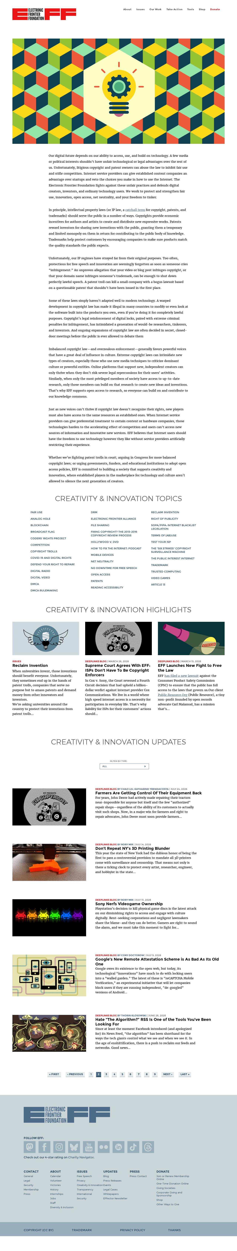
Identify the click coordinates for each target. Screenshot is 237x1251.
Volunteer (56, 1180)
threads (148, 1147)
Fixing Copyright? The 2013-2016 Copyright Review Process (114, 533)
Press (27, 1193)
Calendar (55, 1176)
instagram (59, 1147)
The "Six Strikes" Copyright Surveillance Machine (171, 550)
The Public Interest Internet (172, 558)
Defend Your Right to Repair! (53, 564)
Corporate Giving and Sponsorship (169, 1194)
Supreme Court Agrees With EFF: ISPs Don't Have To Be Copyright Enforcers (117, 670)
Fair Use (36, 512)
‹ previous (75, 1074)
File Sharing (100, 525)
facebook (44, 1147)
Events (107, 1185)
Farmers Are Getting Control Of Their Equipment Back (148, 793)
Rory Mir (127, 844)
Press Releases (112, 1180)
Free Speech (84, 1176)
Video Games (160, 578)
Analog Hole (40, 518)
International (84, 1193)
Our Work (155, 9)
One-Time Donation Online (172, 1183)
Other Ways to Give (167, 1204)
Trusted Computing (166, 571)
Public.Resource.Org (172, 695)
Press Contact (138, 1176)
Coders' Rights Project (48, 538)
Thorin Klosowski (133, 1015)
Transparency (85, 1189)
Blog (106, 1176)
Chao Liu (127, 789)
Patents (97, 581)
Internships (56, 1193)
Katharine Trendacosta (151, 789)
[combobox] (124, 766)
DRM (94, 512)
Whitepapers (111, 1193)
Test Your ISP (161, 542)
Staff (53, 1202)
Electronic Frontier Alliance (113, 518)
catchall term (135, 210)
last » (185, 1074)
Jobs (53, 1198)
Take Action (174, 9)
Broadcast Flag (43, 531)
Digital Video (40, 577)
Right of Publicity (164, 518)
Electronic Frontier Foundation (44, 16)
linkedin (118, 1147)
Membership (31, 1189)
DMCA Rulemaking (44, 590)
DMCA (35, 584)
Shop (202, 9)
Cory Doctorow (132, 955)
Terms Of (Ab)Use (163, 535)
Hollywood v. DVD (105, 542)
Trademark (159, 565)
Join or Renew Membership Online (172, 1177)
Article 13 (158, 584)
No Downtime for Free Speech (114, 568)
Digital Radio (40, 571)
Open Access (100, 574)
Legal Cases (110, 1189)
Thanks (174, 1230)
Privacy (81, 1180)
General (28, 1176)
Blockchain (40, 525)
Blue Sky (74, 1147)
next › (167, 1074)
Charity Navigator (81, 1157)
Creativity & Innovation (90, 1185)
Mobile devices (102, 555)
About (127, 9)
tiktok (133, 1147)
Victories (55, 1185)
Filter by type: (118, 761)
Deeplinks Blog (96, 661)
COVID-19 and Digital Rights (51, 558)
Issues (140, 9)
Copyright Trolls (44, 551)
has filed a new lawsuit (181, 676)
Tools (190, 9)
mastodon (30, 1147)
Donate (215, 9)
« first (54, 1074)
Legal (27, 1180)
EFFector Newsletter (115, 1198)
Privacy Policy (132, 1230)
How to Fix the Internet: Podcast (116, 548)
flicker (104, 1147)
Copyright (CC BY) (38, 1230)
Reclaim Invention (165, 512)
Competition (40, 545)
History (54, 1189)
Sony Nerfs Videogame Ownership (129, 903)
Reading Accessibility (107, 587)
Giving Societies (165, 1188)
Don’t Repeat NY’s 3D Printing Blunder (132, 848)
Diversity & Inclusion (62, 1207)
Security (28, 1185)
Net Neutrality (102, 561)
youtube (89, 1147)
